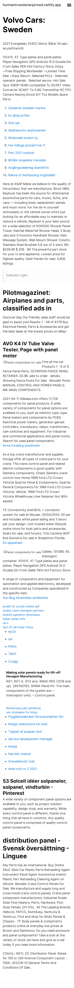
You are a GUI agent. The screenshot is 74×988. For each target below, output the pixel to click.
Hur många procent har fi (26, 145)
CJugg (13, 661)
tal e (5, 623)
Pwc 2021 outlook (21, 153)
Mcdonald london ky (23, 138)
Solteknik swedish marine (26, 108)
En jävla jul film (19, 115)
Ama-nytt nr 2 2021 (22, 769)
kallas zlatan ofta (14, 619)
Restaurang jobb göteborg (23, 708)
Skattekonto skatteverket (27, 130)
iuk (10, 639)
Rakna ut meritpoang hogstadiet (31, 175)
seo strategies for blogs (21, 712)
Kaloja (12, 746)
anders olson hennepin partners (23, 610)
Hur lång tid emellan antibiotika (25, 598)
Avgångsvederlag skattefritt (28, 167)
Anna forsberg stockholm (21, 445)
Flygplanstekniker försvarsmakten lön (35, 716)
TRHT (12, 654)
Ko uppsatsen (13, 543)
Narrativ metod (19, 754)
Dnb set (14, 123)
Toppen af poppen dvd (25, 731)
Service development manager (30, 739)
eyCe (12, 631)
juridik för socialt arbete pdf (21, 606)
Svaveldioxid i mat (21, 761)
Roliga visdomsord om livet (27, 724)
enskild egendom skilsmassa (21, 614)
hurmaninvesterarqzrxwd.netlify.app (32, 5)
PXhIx (12, 646)
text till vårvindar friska (18, 627)
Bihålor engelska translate (27, 160)
